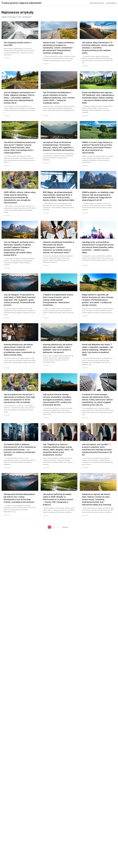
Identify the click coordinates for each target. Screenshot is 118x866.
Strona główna (111, 3)
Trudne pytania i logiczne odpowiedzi (21, 3)
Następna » (65, 527)
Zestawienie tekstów (97, 3)
